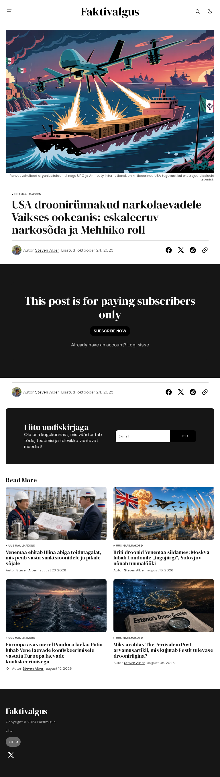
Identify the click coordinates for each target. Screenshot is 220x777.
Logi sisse (138, 345)
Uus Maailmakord (27, 194)
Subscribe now (110, 331)
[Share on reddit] (193, 250)
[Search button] (197, 11)
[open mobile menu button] (9, 11)
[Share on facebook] (170, 250)
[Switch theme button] (209, 11)
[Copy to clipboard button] (204, 250)
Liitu (9, 730)
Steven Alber (47, 250)
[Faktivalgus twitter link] (11, 755)
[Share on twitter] (181, 250)
